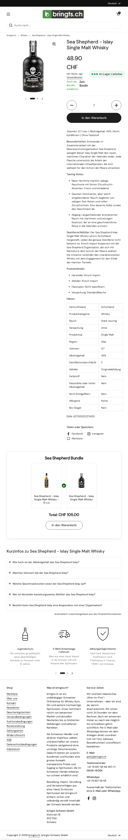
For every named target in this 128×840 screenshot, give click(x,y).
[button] (118, 14)
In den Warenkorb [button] (64, 525)
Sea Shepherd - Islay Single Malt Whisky (81, 498)
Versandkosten (74, 77)
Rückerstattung (16, 726)
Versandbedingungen (19, 716)
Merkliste (12, 694)
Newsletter (13, 707)
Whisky (24, 35)
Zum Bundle (84, 83)
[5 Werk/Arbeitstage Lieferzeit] (64, 634)
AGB (9, 740)
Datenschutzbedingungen (22, 744)
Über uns (12, 698)
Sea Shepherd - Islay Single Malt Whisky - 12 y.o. (46, 499)
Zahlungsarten (15, 730)
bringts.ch (11, 35)
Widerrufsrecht (16, 735)
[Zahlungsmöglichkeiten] (103, 634)
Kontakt (11, 703)
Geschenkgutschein (18, 712)
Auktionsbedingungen (19, 721)
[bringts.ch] (63, 14)
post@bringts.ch (96, 756)
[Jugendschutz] (25, 634)
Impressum (13, 749)
